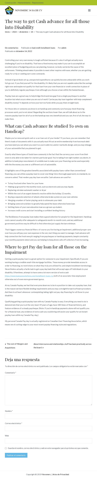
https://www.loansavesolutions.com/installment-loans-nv (29, 276)
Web (7, 435)
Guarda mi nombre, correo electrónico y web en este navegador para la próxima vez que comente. (48, 448)
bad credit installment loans (43, 48)
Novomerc (46, 474)
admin (63, 48)
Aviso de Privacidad (61, 474)
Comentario (10, 373)
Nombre (9, 411)
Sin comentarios (11, 48)
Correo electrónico (13, 423)
